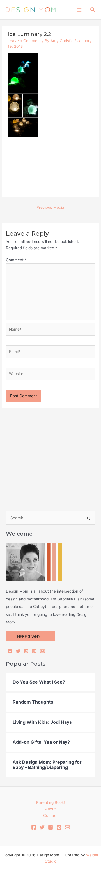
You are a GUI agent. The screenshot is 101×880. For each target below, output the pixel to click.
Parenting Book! (50, 802)
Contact (50, 815)
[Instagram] (26, 651)
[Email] (42, 651)
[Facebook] (10, 651)
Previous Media (50, 207)
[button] (92, 9)
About (50, 809)
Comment (16, 260)
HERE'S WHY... (30, 636)
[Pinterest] (34, 651)
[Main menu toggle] (79, 9)
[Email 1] (67, 827)
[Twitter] (18, 651)
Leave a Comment (24, 40)
